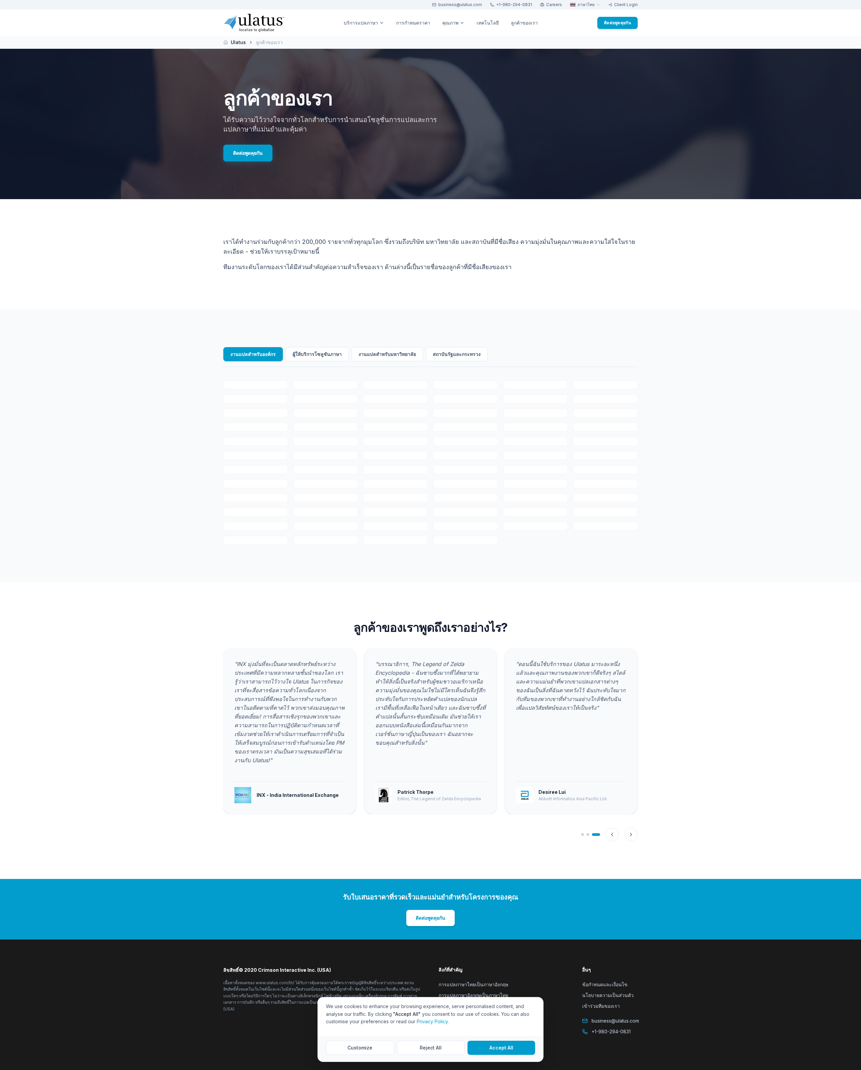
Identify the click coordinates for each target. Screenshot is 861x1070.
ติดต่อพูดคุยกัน (617, 22)
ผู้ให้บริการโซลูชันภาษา (317, 354)
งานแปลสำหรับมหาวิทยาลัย (387, 354)
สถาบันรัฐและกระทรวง (457, 354)
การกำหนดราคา (413, 23)
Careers (554, 4)
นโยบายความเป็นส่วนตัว (608, 995)
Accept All (501, 1047)
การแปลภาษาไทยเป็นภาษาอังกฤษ (473, 984)
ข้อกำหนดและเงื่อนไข (605, 984)
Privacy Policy (432, 1021)
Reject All (431, 1047)
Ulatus (238, 42)
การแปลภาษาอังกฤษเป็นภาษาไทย (473, 995)
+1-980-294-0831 (514, 4)
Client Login (626, 4)
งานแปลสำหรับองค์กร (253, 354)
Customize (359, 1047)
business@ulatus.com (460, 4)
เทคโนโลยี (488, 23)
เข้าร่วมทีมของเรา (601, 1006)
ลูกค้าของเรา (524, 23)
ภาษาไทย (586, 4)
